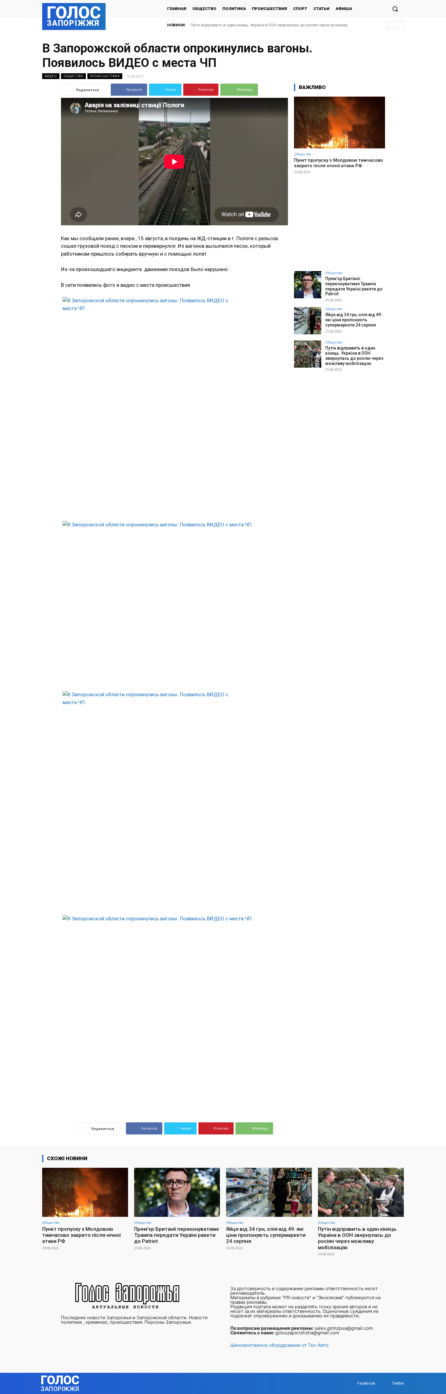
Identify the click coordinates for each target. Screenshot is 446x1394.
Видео (51, 76)
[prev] (390, 25)
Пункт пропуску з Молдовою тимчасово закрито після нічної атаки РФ (338, 162)
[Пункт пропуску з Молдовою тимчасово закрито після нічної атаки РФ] (339, 122)
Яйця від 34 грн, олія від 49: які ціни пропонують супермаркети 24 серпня (353, 319)
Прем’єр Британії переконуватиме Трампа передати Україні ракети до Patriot (354, 286)
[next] (400, 25)
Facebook (366, 1383)
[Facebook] (351, 1383)
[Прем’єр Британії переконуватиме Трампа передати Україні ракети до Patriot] (307, 284)
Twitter (398, 1383)
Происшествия (105, 76)
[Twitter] (386, 1383)
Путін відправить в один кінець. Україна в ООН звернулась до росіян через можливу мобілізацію (354, 356)
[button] (395, 9)
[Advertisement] (339, 220)
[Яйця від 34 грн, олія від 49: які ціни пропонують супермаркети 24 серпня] (307, 320)
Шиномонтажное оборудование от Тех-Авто (279, 1345)
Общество (73, 76)
